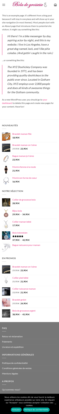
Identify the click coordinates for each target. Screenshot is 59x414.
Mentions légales (10, 373)
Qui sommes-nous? (11, 389)
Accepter (16, 410)
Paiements (7, 341)
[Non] (55, 404)
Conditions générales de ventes (17, 368)
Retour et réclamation (12, 336)
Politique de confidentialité (15, 363)
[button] (3, 4)
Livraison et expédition (13, 347)
